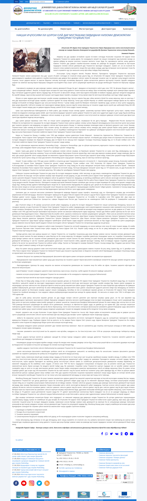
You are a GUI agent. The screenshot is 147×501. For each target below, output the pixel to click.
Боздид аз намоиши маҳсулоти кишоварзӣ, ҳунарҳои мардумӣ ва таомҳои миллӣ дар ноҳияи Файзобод (30, 461)
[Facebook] (102, 434)
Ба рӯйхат (19, 440)
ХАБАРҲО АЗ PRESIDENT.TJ (26, 450)
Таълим (46, 23)
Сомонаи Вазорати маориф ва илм (112, 463)
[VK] (116, 434)
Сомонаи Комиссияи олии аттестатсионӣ (114, 465)
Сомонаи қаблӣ (63, 2)
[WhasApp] (106, 434)
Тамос (117, 23)
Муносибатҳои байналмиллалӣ (97, 23)
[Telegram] (126, 434)
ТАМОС (60, 450)
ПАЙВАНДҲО (103, 450)
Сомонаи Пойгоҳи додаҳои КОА (110, 468)
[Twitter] (111, 434)
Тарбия (77, 23)
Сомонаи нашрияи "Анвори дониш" (112, 457)
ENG (26, 2)
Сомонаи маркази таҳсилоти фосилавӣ (113, 455)
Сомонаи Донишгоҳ (106, 453)
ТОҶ (16, 2)
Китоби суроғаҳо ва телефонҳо (70, 468)
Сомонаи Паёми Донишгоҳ (109, 460)
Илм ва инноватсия (61, 23)
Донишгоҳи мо (33, 23)
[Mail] (131, 434)
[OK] (121, 434)
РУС (21, 2)
